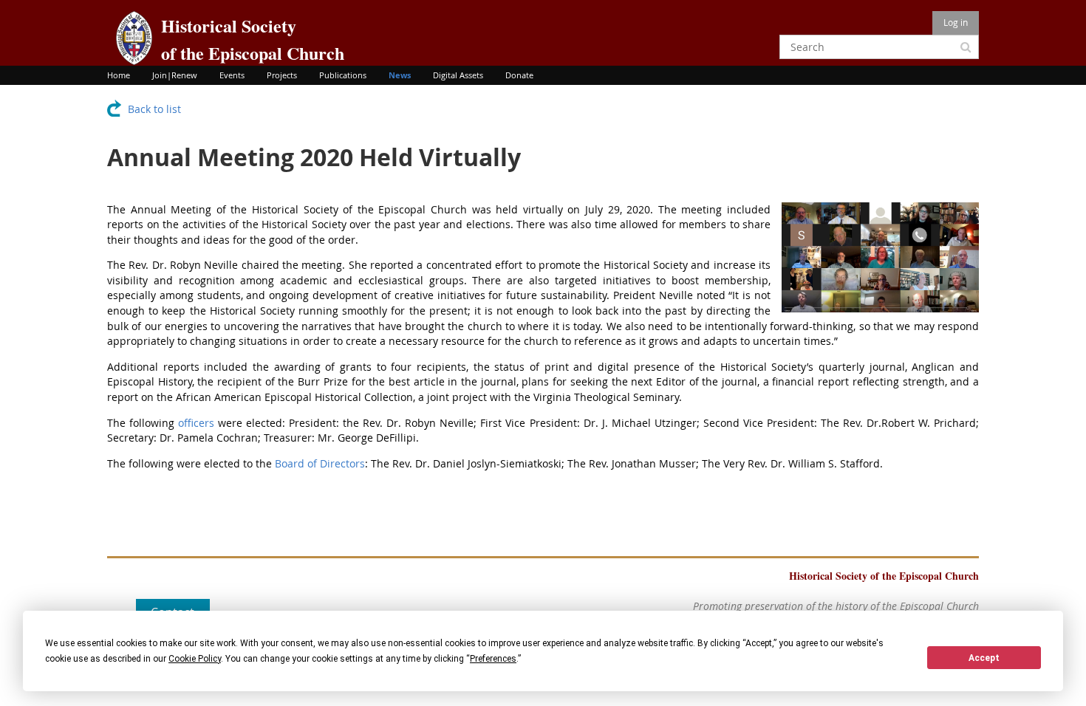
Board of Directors (320, 463)
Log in (955, 22)
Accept (984, 658)
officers (196, 423)
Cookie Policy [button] (194, 659)
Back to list (154, 109)
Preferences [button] (493, 659)
